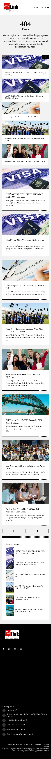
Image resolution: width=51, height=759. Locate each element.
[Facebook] (3, 649)
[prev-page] (5, 57)
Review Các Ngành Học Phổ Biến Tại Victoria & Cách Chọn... (22, 510)
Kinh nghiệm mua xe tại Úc (16, 729)
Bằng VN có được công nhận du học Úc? (20, 734)
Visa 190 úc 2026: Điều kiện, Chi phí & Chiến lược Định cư (25, 161)
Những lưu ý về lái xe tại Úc (16, 725)
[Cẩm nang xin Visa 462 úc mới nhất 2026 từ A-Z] (21, 108)
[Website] (21, 649)
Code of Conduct (43, 751)
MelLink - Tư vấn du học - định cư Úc (29, 745)
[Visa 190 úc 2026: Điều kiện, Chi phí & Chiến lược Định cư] (25, 151)
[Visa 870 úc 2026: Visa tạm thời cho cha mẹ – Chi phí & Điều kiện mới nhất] (25, 86)
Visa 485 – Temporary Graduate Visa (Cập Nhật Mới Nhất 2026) (24, 330)
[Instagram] (9, 649)
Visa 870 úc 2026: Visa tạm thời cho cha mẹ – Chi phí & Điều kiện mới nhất (29, 564)
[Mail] (15, 649)
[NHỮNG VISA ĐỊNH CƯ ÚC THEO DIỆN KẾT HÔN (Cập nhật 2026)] (25, 62)
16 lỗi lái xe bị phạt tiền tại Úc (17, 720)
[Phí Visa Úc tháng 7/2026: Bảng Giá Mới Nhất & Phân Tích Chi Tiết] (25, 405)
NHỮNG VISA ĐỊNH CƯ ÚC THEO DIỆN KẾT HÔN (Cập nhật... (25, 195)
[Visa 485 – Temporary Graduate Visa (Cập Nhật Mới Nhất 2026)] (25, 128)
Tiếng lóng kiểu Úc (13, 710)
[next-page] (45, 57)
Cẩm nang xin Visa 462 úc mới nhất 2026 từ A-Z (21, 117)
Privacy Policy (46, 746)
